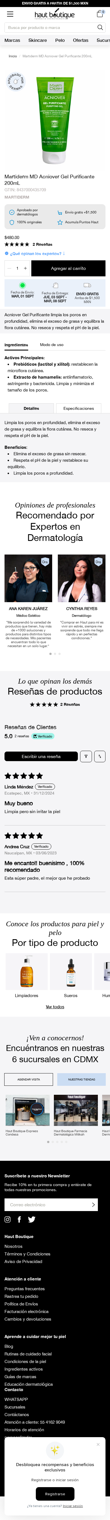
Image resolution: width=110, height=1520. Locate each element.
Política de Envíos (21, 1303)
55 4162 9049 (52, 1422)
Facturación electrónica (27, 1311)
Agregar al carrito (68, 268)
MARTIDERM (17, 197)
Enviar (93, 1204)
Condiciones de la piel (25, 1361)
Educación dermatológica (29, 1384)
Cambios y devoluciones (28, 1319)
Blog (9, 1346)
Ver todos (55, 1006)
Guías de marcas (20, 1376)
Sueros (71, 995)
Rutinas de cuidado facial (28, 1353)
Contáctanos (17, 1414)
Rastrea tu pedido (21, 1296)
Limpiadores (26, 995)
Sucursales (15, 1407)
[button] (10, 13)
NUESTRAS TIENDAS (81, 1079)
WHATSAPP (16, 1399)
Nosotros (14, 1246)
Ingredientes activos (24, 1369)
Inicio (13, 56)
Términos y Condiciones (27, 1254)
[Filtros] (86, 756)
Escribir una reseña (41, 756)
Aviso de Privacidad (23, 1261)
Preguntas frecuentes (25, 1288)
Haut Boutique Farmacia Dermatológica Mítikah (70, 1132)
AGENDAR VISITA (28, 1079)
